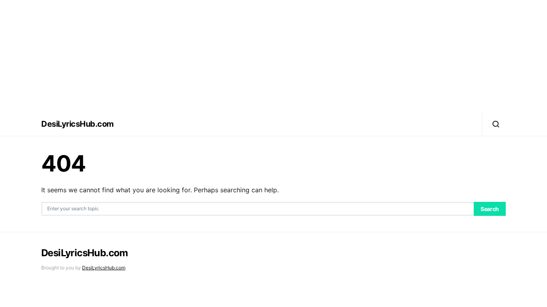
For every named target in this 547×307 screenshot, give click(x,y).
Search (490, 208)
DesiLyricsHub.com (77, 124)
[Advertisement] (273, 56)
